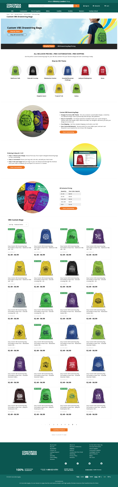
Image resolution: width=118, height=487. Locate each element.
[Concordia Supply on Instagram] (78, 463)
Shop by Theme (49, 46)
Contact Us (53, 450)
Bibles (48, 11)
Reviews (52, 459)
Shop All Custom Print (17, 35)
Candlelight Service (94, 452)
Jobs (51, 454)
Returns (72, 450)
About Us (72, 445)
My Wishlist (53, 448)
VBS (12, 11)
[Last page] (76, 424)
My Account (53, 445)
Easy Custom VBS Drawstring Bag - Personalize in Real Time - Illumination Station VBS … (70, 311)
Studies (70, 11)
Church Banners (93, 454)
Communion (23, 11)
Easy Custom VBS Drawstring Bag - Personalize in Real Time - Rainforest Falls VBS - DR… (19, 247)
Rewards (97, 6)
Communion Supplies (95, 450)
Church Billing (53, 457)
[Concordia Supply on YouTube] (101, 463)
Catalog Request (54, 452)
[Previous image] (9, 236)
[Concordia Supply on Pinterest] (90, 463)
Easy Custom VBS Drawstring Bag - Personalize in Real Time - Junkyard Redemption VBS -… (17, 407)
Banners (81, 11)
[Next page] (72, 424)
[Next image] (30, 236)
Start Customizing (68, 132)
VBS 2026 (92, 457)
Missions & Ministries (75, 446)
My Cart (52, 446)
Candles (59, 11)
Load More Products (59, 430)
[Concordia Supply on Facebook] (66, 463)
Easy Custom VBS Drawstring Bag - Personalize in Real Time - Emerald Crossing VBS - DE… (44, 279)
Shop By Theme (15, 31)
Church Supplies (35, 11)
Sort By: (11, 224)
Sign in (87, 6)
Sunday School (93, 11)
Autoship (52, 455)
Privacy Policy (73, 455)
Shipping (72, 448)
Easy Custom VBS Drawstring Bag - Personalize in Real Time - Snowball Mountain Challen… (96, 343)
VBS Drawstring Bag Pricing (66, 46)
